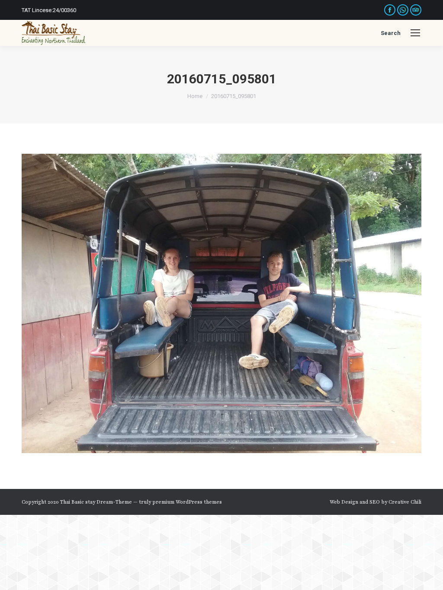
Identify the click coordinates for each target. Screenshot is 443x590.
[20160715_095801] (221, 303)
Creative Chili (404, 501)
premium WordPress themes (187, 501)
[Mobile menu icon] (415, 33)
